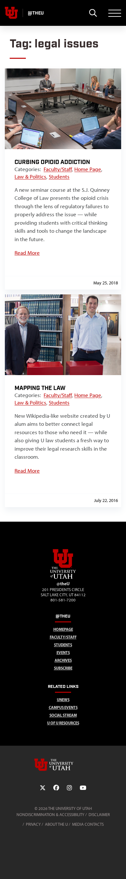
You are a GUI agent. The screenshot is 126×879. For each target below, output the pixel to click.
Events (63, 652)
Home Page (87, 169)
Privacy (33, 824)
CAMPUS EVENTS (63, 707)
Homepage (63, 629)
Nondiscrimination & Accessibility (50, 814)
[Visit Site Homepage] (63, 577)
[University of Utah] (63, 765)
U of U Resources (63, 723)
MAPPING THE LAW (40, 388)
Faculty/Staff (58, 169)
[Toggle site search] (92, 13)
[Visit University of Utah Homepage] (11, 13)
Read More (27, 253)
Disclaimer (99, 814)
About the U (56, 824)
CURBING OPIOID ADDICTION (52, 162)
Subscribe (63, 668)
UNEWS (63, 699)
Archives (63, 660)
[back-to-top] (118, 866)
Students (59, 176)
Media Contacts (88, 824)
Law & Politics (30, 176)
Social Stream (63, 715)
